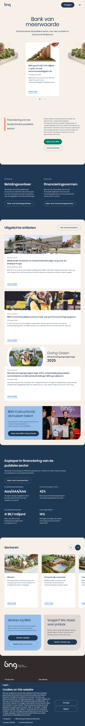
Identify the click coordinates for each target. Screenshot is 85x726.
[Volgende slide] (78, 547)
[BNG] (7, 5)
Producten (9, 679)
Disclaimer (43, 679)
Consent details (9, 722)
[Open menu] (79, 5)
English (5, 685)
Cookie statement (26, 722)
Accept (66, 703)
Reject (66, 709)
